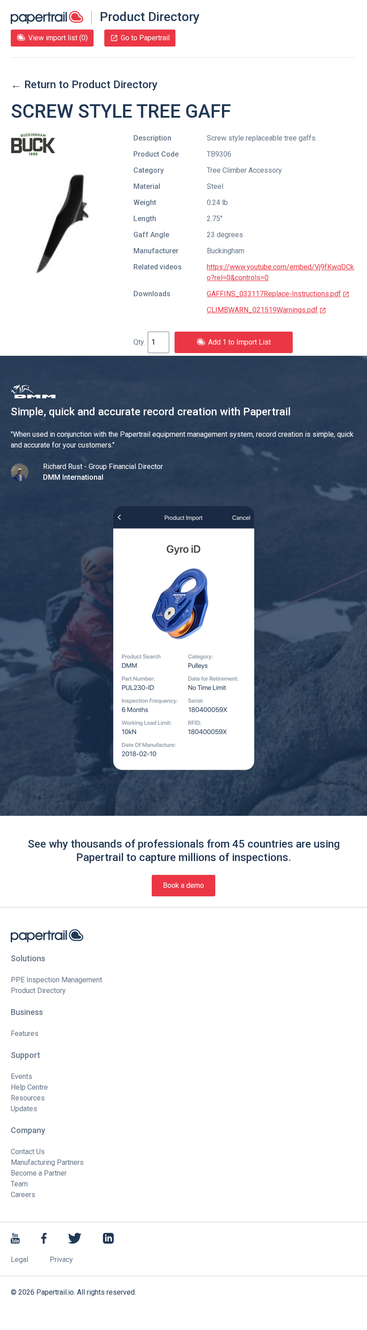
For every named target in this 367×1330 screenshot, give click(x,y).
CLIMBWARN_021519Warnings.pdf (262, 310)
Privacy (61, 1259)
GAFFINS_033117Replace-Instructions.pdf (274, 294)
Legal (19, 1259)
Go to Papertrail (145, 38)
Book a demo (183, 885)
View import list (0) (58, 38)
